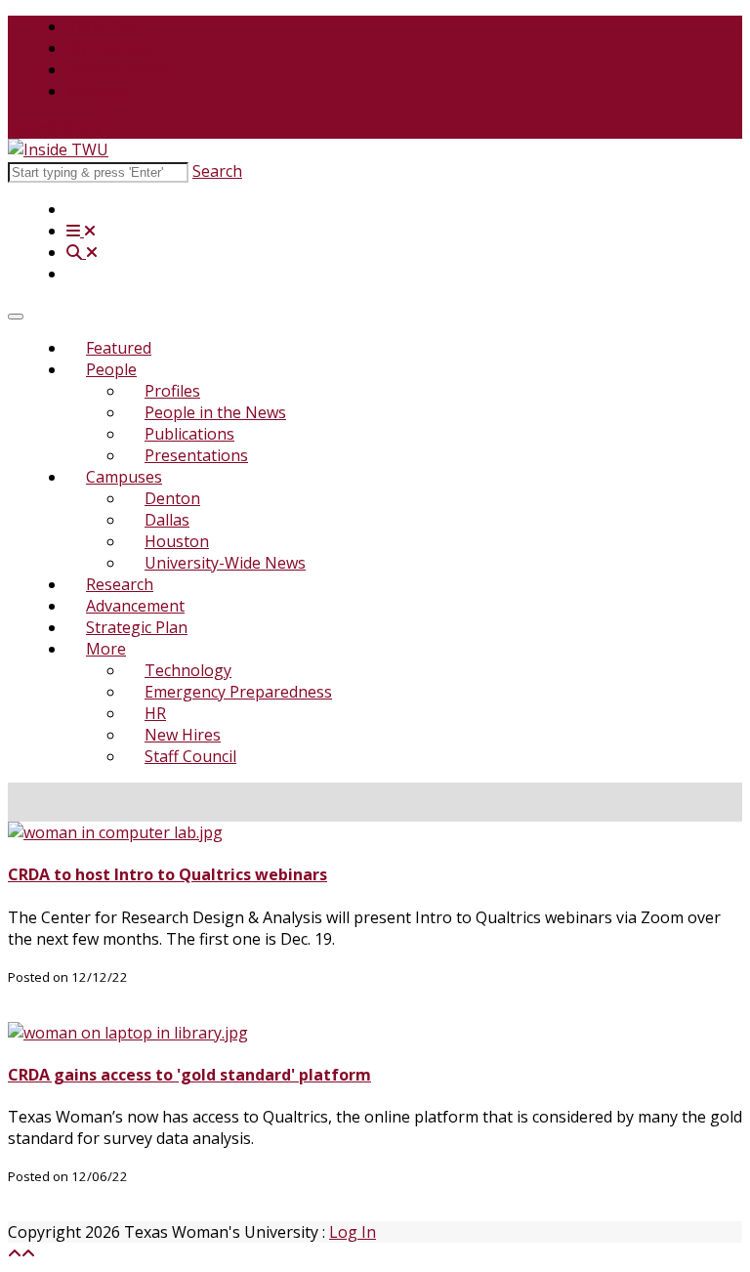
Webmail (98, 91)
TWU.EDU (102, 26)
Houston (177, 541)
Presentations (196, 455)
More (106, 648)
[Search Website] (82, 252)
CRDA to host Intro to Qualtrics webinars (167, 874)
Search (217, 171)
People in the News (215, 412)
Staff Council (190, 756)
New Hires (183, 734)
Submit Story (55, 128)
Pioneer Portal (119, 69)
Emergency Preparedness (238, 691)
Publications (189, 434)
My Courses (109, 48)
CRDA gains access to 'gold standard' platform (189, 1074)
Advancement (135, 605)
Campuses (124, 477)
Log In (352, 1232)
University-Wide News (225, 562)
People (111, 369)
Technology (188, 670)
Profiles (172, 391)
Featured (118, 348)
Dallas (167, 519)
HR (155, 713)
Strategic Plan (137, 627)
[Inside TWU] (58, 149)
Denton (172, 498)
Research (119, 584)
